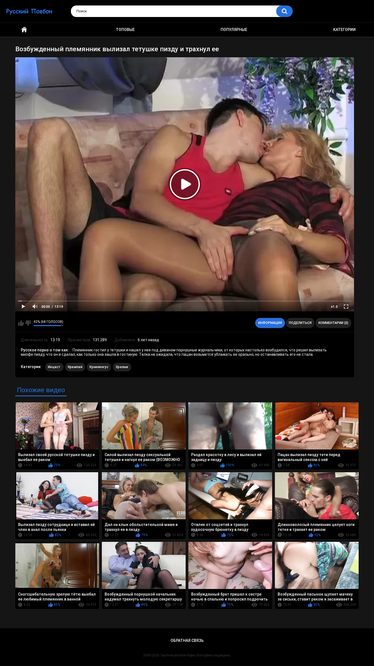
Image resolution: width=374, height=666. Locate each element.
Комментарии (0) (333, 323)
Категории (344, 29)
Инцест (54, 367)
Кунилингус (99, 367)
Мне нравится (21, 323)
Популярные (234, 29)
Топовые (125, 29)
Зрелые (122, 367)
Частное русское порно (178, 655)
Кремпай (75, 367)
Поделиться (300, 323)
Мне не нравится (28, 323)
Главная (24, 30)
